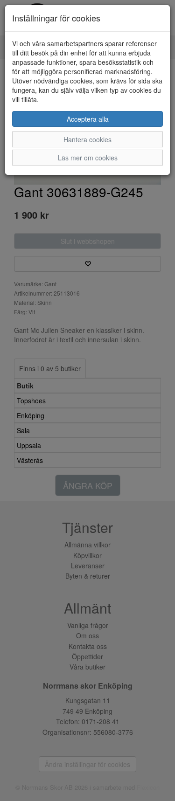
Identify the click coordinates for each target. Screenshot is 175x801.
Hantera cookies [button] (87, 139)
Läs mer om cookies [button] (88, 157)
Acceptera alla (88, 119)
